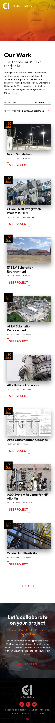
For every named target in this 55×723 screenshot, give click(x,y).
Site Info (26, 714)
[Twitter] (34, 704)
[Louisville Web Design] (27, 719)
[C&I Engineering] (17, 6)
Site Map (16, 714)
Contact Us (27, 664)
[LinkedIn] (28, 704)
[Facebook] (21, 704)
